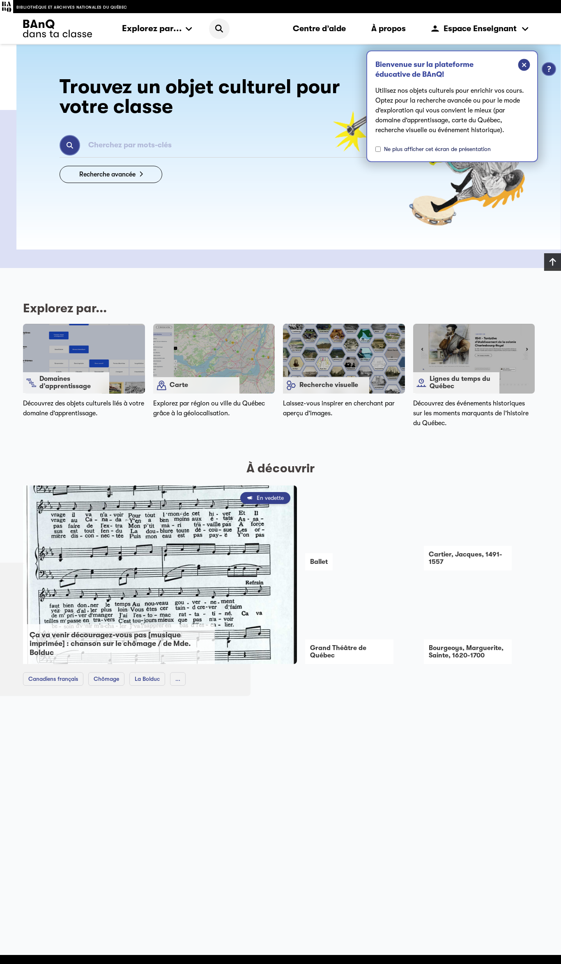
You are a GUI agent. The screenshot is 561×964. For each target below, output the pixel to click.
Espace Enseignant (480, 28)
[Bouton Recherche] (70, 145)
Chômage (106, 678)
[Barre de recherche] (219, 28)
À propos (388, 28)
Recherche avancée (107, 174)
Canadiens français (53, 678)
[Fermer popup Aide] (518, 66)
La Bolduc (147, 678)
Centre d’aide (319, 28)
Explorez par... (152, 28)
